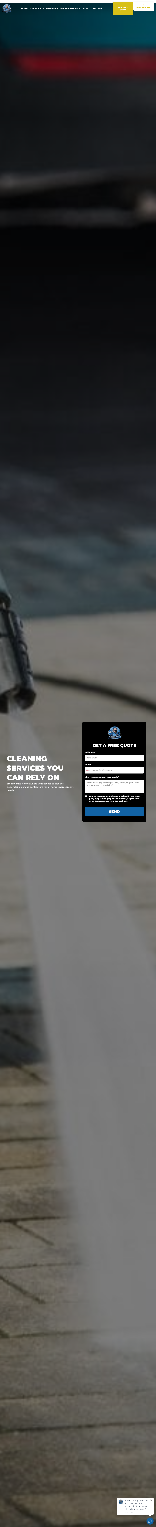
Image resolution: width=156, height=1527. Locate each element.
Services (35, 8)
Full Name (90, 752)
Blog (86, 8)
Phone (88, 764)
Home (24, 8)
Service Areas (69, 8)
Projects (52, 8)
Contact (97, 8)
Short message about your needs (102, 777)
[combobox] (88, 770)
